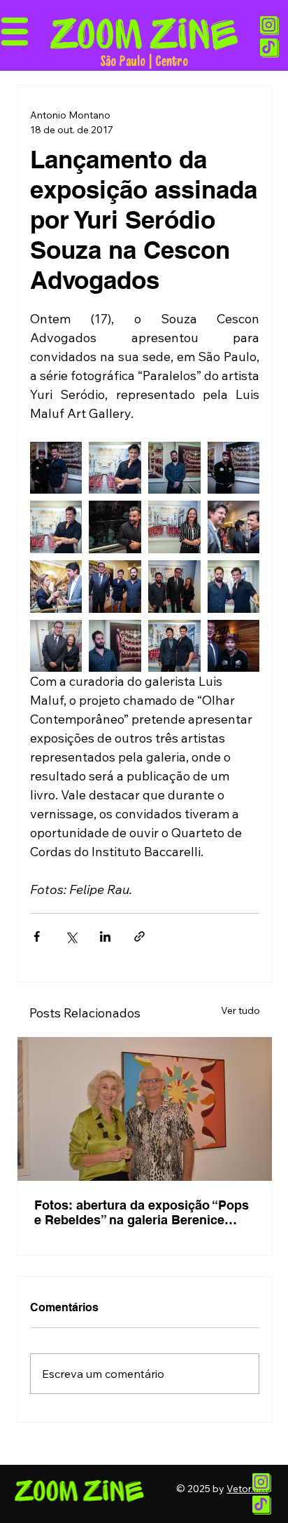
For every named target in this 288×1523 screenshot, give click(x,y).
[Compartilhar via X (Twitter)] (71, 936)
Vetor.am (247, 1488)
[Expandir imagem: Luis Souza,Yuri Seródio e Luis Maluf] (115, 586)
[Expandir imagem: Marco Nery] (115, 527)
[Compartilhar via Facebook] (36, 936)
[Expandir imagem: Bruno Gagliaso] (234, 468)
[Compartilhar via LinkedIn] (105, 936)
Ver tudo (240, 1010)
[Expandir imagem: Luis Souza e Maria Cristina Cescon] (56, 646)
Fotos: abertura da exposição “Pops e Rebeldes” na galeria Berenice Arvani (141, 1212)
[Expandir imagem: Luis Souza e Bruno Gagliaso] (234, 646)
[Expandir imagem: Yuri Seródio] (115, 468)
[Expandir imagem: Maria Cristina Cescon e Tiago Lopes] (56, 586)
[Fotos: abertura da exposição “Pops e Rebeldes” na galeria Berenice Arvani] (145, 1109)
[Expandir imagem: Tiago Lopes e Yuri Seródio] (234, 527)
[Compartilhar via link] (139, 936)
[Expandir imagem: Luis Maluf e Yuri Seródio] (234, 586)
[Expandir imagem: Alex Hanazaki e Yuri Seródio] (174, 646)
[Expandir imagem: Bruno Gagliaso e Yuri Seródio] (56, 468)
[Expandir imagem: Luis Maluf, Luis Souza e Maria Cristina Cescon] (174, 586)
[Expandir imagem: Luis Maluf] (174, 468)
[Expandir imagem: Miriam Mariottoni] (174, 527)
